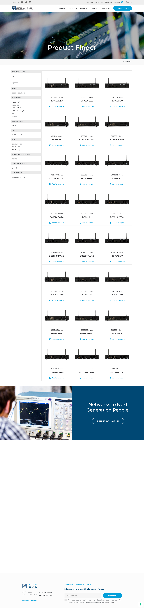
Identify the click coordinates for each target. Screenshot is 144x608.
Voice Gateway (18, 177)
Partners (95, 8)
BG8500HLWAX (86, 139)
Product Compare (115, 2)
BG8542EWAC (57, 295)
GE (14, 114)
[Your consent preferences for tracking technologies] (140, 604)
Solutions (72, 8)
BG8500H (56, 139)
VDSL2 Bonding (18, 111)
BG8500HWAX (117, 139)
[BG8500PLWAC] (57, 160)
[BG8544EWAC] (87, 315)
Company (61, 8)
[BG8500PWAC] (87, 160)
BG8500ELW (87, 101)
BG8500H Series (18, 93)
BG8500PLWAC (56, 178)
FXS (14, 159)
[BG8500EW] (117, 83)
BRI (14, 168)
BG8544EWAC (87, 333)
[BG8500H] (57, 121)
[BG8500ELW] (87, 83)
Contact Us (99, 2)
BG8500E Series (57, 97)
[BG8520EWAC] (57, 199)
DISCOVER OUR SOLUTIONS (108, 421)
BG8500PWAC (87, 178)
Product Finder (122, 8)
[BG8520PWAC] (87, 238)
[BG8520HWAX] (117, 199)
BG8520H (87, 217)
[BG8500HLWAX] (87, 121)
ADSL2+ (16, 102)
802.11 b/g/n (17, 144)
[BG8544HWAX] (57, 354)
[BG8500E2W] (57, 83)
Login (130, 2)
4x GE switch (17, 135)
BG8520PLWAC (56, 256)
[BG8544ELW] (117, 277)
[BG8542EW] (117, 238)
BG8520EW (117, 178)
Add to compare (58, 106)
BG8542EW (117, 256)
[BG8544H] (117, 315)
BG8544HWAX (56, 372)
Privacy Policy (109, 602)
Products (83, 8)
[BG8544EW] (57, 315)
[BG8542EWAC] (57, 277)
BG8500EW (117, 101)
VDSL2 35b (17, 108)
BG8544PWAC (117, 372)
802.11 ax (16, 150)
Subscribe (112, 595)
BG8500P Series (56, 175)
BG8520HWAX (117, 217)
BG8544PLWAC (87, 372)
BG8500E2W (56, 101)
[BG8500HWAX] (117, 121)
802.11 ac (16, 147)
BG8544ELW (117, 295)
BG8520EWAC (57, 217)
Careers (90, 2)
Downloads (106, 8)
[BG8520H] (87, 199)
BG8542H (87, 295)
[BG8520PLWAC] (57, 238)
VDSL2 (15, 105)
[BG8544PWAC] (117, 354)
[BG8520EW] (117, 160)
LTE (14, 126)
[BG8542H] (87, 277)
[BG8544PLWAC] (87, 354)
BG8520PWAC (87, 256)
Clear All (15, 84)
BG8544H (117, 333)
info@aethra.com (47, 595)
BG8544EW (56, 333)
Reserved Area (28, 600)
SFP (14, 117)
